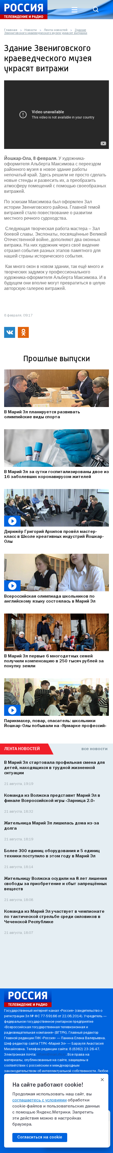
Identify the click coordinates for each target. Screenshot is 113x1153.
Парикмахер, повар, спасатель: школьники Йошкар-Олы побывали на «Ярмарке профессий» (55, 723)
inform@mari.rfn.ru (51, 1054)
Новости (30, 30)
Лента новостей (55, 30)
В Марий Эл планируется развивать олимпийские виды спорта (42, 414)
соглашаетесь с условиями (39, 1100)
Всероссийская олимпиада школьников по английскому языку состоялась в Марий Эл (49, 599)
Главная (10, 30)
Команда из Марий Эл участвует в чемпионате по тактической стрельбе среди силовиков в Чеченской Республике (54, 917)
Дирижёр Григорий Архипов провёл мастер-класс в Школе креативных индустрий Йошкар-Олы (54, 537)
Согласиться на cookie (39, 1137)
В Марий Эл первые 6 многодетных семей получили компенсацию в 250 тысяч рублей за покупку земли (54, 661)
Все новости (94, 749)
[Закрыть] (102, 1079)
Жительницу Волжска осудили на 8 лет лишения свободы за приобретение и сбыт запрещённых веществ (55, 884)
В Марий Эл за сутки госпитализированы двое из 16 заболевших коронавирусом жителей (56, 474)
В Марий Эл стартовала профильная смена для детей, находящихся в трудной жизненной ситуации (54, 768)
